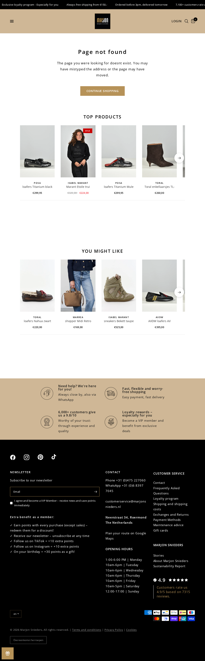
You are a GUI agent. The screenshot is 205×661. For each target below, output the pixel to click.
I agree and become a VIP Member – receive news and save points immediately (54, 503)
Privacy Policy (114, 630)
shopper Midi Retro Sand (78, 321)
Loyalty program (166, 498)
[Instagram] (30, 457)
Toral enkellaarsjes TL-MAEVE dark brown (160, 187)
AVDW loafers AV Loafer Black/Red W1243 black (159, 321)
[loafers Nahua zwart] (37, 286)
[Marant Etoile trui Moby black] (78, 151)
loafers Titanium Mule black (119, 187)
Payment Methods (167, 520)
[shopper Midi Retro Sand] (78, 286)
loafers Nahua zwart (37, 321)
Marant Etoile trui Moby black (78, 187)
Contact (159, 483)
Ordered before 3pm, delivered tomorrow (137, 4)
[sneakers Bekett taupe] (118, 286)
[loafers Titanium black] (37, 151)
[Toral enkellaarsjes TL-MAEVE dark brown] (159, 151)
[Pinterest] (44, 457)
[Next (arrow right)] (179, 158)
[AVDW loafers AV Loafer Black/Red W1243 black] (159, 286)
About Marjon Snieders (170, 561)
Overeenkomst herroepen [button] (28, 640)
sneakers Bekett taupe (119, 321)
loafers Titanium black (37, 187)
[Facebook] (16, 457)
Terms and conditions (86, 630)
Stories (158, 555)
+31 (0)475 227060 (131, 480)
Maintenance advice (168, 525)
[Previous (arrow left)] (26, 158)
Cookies (131, 630)
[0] (192, 21)
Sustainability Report (169, 566)
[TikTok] (57, 457)
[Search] (186, 21)
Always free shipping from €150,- (82, 4)
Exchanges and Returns (171, 514)
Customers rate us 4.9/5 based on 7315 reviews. (173, 592)
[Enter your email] (95, 491)
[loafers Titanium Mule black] (118, 151)
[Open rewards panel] (8, 653)
